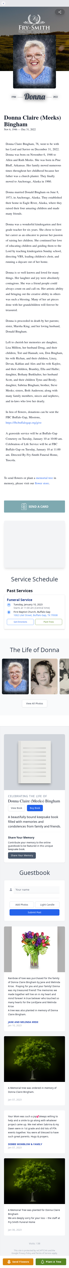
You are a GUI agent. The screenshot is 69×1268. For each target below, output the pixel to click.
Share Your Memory (22, 855)
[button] (34, 949)
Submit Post (34, 912)
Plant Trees (49, 621)
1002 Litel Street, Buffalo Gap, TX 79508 (36, 615)
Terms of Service (43, 1253)
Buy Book (35, 808)
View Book (16, 808)
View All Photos (34, 703)
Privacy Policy (25, 1253)
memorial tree (44, 478)
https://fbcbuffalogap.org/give (24, 422)
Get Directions (20, 621)
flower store (42, 483)
